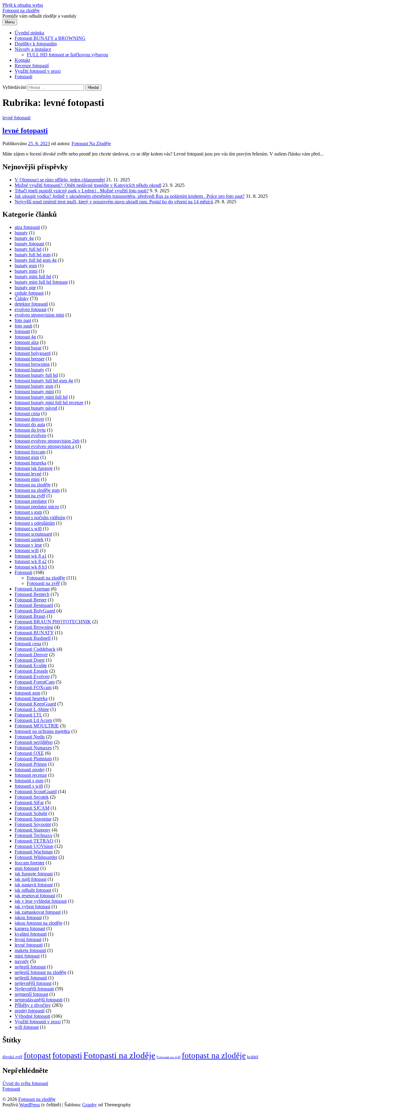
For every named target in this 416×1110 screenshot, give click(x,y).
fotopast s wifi (28, 528)
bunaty (21, 232)
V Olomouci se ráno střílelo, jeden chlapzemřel (60, 179)
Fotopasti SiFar (29, 802)
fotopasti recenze (31, 775)
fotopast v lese (28, 545)
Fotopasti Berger (31, 599)
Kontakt (22, 60)
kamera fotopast (30, 928)
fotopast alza (27, 342)
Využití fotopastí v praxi (38, 71)
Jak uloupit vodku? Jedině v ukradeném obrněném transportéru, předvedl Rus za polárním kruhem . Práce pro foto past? (130, 196)
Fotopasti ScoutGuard (36, 791)
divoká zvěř (12, 1057)
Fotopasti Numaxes (33, 747)
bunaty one (25, 287)
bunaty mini (26, 271)
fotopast (22, 331)
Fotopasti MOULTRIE (37, 725)
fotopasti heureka (31, 698)
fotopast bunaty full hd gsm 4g (44, 380)
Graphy (89, 1104)
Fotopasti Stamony (33, 829)
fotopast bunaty (29, 369)
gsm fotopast (27, 868)
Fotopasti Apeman (32, 588)
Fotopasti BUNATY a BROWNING (50, 38)
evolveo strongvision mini (39, 314)
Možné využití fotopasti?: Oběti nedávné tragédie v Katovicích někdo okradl (88, 185)
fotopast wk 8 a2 (31, 561)
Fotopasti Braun (30, 616)
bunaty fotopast (29, 243)
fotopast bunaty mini (34, 391)
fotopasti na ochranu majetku (42, 731)
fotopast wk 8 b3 (31, 566)
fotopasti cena (28, 643)
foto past (23, 320)
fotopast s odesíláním (35, 523)
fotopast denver (29, 419)
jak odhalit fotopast (33, 890)
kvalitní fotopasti (31, 934)
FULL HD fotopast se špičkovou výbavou (67, 54)
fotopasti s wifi (29, 786)
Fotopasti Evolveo (32, 676)
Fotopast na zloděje (21, 10)
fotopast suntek (29, 539)
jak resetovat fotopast (35, 895)
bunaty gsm (26, 265)
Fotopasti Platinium (33, 758)
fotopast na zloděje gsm (37, 490)
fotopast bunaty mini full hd (41, 397)
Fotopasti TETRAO (34, 840)
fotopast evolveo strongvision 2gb (47, 440)
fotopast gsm (27, 457)
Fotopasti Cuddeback (35, 649)
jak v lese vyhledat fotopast (41, 901)
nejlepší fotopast (30, 966)
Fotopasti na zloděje (46, 577)
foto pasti (23, 325)
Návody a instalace (33, 49)
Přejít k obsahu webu (22, 5)
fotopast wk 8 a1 (31, 556)
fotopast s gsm (28, 512)
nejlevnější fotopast (33, 983)
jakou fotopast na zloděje (38, 923)
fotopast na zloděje (33, 484)
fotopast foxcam (30, 451)
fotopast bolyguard (33, 353)
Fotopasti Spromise (33, 818)
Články (22, 298)
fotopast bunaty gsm (34, 386)
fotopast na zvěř (30, 495)
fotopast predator (31, 501)
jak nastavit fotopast (34, 884)
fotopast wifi (27, 550)
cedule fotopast (29, 293)
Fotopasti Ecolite (31, 665)
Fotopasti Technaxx (33, 835)
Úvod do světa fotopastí (25, 1083)
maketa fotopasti (30, 950)
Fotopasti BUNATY (34, 632)
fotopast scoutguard (33, 534)
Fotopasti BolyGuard (35, 610)
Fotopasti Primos (31, 764)
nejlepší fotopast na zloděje (40, 972)
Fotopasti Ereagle (31, 671)
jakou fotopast (28, 917)
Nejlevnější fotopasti (34, 988)
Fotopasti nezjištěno (34, 742)
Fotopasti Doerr (30, 660)
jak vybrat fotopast (32, 906)
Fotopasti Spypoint (33, 824)
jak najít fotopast (30, 879)
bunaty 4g (24, 238)
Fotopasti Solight (31, 813)
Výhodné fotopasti (32, 1016)
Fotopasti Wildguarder (36, 857)
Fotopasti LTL (28, 714)
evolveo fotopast (30, 309)
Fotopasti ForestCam (35, 682)
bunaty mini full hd (33, 276)
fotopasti (67, 1055)
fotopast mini (27, 479)
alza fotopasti (27, 227)
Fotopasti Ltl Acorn (33, 720)
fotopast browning (32, 364)
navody (22, 961)
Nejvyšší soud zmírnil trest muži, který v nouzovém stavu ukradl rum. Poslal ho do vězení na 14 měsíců (114, 201)
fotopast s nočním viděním (40, 517)
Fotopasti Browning (34, 627)
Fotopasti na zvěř (43, 583)
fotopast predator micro (37, 506)
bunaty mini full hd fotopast (41, 282)
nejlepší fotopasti (31, 977)
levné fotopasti (16, 117)
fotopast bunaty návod (36, 408)
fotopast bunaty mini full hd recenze (49, 402)
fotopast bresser (29, 358)
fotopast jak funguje (34, 468)
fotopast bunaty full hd (36, 375)
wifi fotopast (27, 1027)
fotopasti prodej (29, 769)
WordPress (29, 1104)
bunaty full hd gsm (33, 254)
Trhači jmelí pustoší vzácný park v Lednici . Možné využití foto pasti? (82, 190)
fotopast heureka (30, 462)
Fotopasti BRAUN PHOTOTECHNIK (53, 621)
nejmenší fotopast (31, 994)
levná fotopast (28, 939)
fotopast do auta (30, 424)
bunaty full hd (28, 249)
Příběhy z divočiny (33, 1005)
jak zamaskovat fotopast (38, 912)
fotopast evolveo (30, 435)
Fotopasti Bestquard (34, 605)
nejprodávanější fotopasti (38, 999)
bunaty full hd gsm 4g (36, 260)
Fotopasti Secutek (32, 797)
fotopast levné (28, 473)
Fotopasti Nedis (30, 736)
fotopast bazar (28, 347)
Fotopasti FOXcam (33, 687)
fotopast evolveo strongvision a (44, 446)
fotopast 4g (25, 336)
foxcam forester (29, 862)
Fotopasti (23, 76)
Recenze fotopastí (32, 65)
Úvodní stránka (29, 32)
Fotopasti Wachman (34, 851)
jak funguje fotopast (34, 873)
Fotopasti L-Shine (32, 709)
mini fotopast (27, 955)
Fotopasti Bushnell (33, 638)
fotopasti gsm (27, 692)
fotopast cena (27, 413)
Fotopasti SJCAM (32, 808)
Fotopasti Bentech (32, 594)
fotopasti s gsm (29, 780)
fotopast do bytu (30, 429)
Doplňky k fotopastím (36, 43)
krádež (252, 1057)
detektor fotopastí (31, 303)
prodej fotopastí (29, 1010)
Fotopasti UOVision (34, 846)
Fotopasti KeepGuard (35, 703)
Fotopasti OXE (29, 753)
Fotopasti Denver (31, 654)
